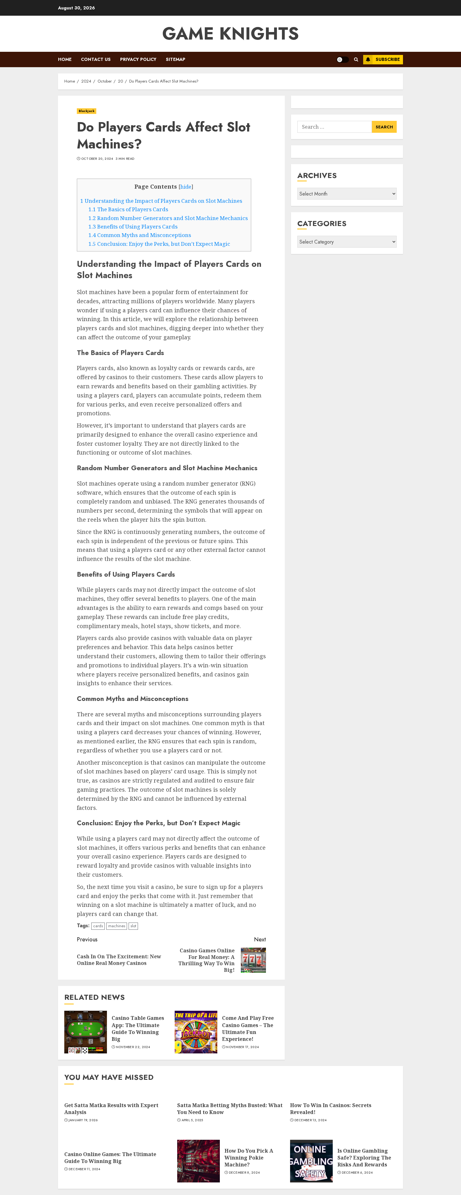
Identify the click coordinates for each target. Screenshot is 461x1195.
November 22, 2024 (133, 1047)
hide (185, 186)
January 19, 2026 (83, 1120)
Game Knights (230, 33)
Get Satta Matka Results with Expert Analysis (111, 1109)
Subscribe (388, 59)
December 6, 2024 (357, 1173)
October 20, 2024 (97, 159)
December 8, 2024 (244, 1173)
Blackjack (86, 111)
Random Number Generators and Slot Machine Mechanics (168, 218)
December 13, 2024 (310, 1120)
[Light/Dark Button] (342, 60)
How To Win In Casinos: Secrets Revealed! (330, 1109)
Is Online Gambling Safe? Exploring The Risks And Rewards (364, 1157)
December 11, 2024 (84, 1169)
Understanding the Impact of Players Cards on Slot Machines (161, 200)
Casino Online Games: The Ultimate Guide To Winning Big (110, 1158)
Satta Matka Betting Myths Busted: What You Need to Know (230, 1109)
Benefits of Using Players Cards (133, 226)
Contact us (96, 59)
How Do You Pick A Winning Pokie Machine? (249, 1157)
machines (116, 926)
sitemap (175, 59)
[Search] (356, 59)
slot (133, 926)
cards (98, 926)
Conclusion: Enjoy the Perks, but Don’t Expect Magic (159, 243)
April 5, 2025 (192, 1120)
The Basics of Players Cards (128, 209)
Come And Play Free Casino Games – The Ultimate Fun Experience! (248, 1028)
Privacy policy (138, 59)
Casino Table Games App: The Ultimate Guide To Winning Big (138, 1028)
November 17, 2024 (242, 1047)
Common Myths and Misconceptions (139, 235)
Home (65, 59)
